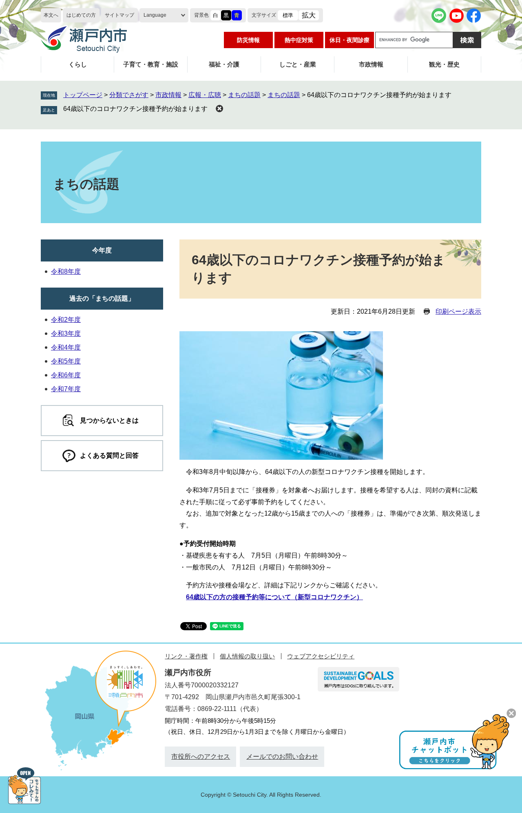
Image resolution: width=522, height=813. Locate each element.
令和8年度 (66, 271)
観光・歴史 (444, 64)
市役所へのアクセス (200, 756)
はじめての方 (81, 15)
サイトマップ (119, 15)
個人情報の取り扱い (247, 656)
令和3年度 (66, 333)
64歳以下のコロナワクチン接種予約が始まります (135, 108)
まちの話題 (244, 94)
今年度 (102, 250)
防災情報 (248, 40)
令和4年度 (66, 347)
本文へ (51, 15)
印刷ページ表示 (458, 311)
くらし (78, 64)
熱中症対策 (299, 40)
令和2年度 (66, 319)
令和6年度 (66, 375)
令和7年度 (66, 388)
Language (155, 15)
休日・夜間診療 (349, 40)
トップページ (82, 94)
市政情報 (371, 64)
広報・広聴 (204, 94)
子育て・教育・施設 (150, 64)
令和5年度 (66, 361)
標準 (288, 15)
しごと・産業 (297, 64)
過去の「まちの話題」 (102, 298)
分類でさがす (128, 94)
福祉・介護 (224, 64)
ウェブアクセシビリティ (320, 656)
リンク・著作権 (186, 656)
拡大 (309, 15)
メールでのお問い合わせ (282, 756)
